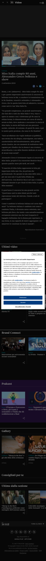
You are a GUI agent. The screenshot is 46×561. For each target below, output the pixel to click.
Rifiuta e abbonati (37, 254)
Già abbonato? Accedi (23, 307)
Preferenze (23, 297)
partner (28, 282)
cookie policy (36, 272)
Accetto (23, 302)
